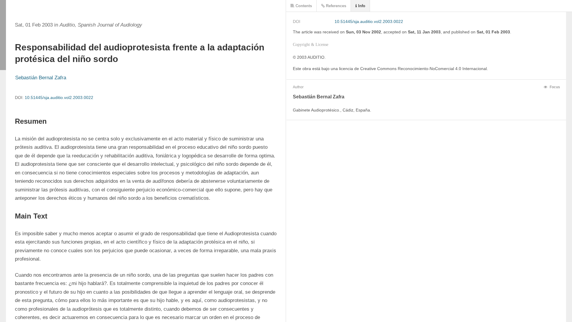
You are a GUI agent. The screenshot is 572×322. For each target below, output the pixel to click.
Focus (554, 87)
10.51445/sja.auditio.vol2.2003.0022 (59, 97)
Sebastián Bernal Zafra (40, 77)
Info (361, 6)
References (335, 6)
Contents (303, 6)
